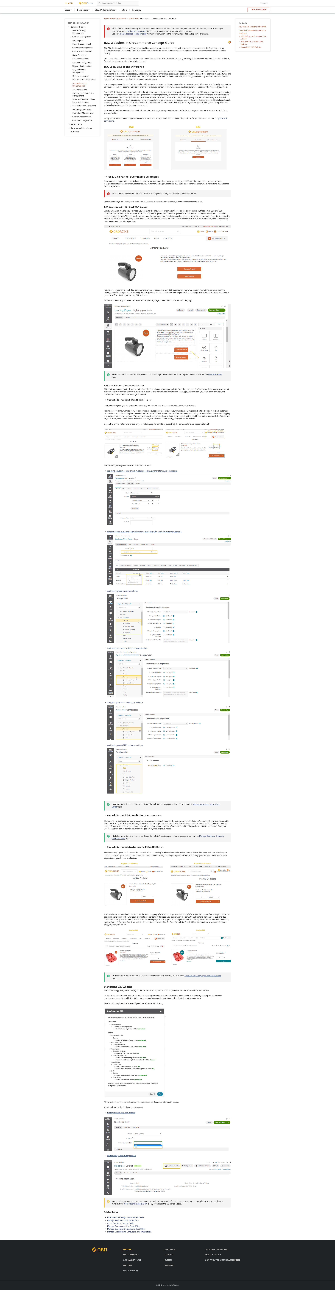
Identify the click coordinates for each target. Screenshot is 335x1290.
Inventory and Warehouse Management (83, 94)
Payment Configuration (82, 62)
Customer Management (82, 47)
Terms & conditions (216, 1249)
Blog (124, 9)
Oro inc (127, 1249)
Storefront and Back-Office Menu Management (83, 100)
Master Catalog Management (78, 31)
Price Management (80, 58)
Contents (242, 23)
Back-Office (76, 124)
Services (169, 1254)
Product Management (81, 44)
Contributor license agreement (222, 1260)
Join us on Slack (258, 10)
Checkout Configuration (82, 120)
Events (168, 1260)
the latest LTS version (136, 31)
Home (106, 18)
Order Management (80, 76)
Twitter (169, 1265)
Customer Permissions (82, 51)
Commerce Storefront (81, 128)
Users (67, 9)
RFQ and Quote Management (79, 70)
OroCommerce (131, 1254)
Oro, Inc (163, 1285)
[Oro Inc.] (83, 3)
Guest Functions (79, 55)
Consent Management (81, 116)
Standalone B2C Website (251, 47)
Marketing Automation (81, 109)
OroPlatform (130, 1270)
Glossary (75, 131)
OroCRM (127, 1265)
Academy (136, 9)
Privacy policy (213, 1254)
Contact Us (264, 3)
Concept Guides (133, 18)
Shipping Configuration (81, 66)
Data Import (77, 40)
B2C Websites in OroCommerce (79, 84)
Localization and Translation (84, 105)
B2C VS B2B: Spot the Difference (252, 26)
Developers (82, 9)
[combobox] (118, 3)
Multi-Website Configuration (84, 79)
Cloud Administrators (105, 9)
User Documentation (118, 18)
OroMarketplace (132, 1260)
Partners (170, 1249)
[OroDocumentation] (90, 3)
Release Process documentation (132, 34)
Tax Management (79, 89)
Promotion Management (82, 113)
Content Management (81, 36)
